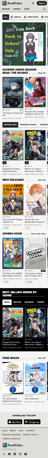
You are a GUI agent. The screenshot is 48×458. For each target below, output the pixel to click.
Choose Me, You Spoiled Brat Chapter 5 (35, 220)
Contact (30, 430)
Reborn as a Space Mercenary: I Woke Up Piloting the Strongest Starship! (35, 170)
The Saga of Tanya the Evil (12, 114)
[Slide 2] (24, 44)
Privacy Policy (30, 435)
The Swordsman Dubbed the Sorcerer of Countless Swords (11, 399)
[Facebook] (14, 454)
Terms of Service (11, 439)
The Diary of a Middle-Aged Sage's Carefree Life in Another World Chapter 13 (12, 274)
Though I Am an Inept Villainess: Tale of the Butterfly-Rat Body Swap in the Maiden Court (34, 112)
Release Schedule (11, 435)
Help (21, 430)
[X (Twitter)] (3, 454)
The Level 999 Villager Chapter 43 (12, 220)
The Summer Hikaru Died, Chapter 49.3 (34, 274)
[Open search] (44, 9)
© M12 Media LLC (9, 449)
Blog (5, 430)
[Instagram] (20, 454)
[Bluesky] (25, 454)
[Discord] (9, 454)
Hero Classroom (32, 398)
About (13, 430)
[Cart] (33, 3)
